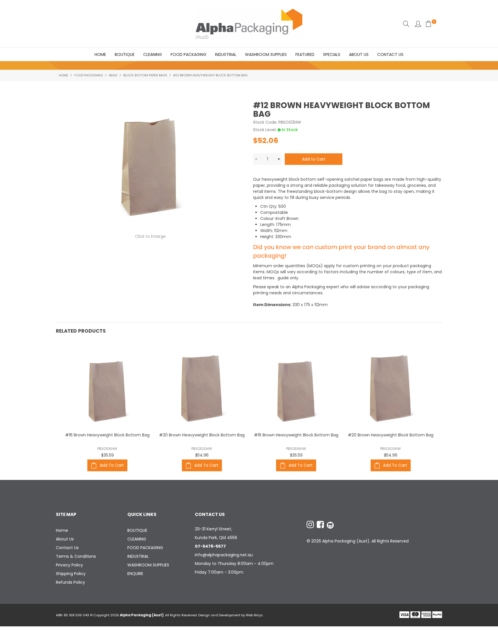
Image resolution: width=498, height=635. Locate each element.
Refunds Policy (70, 582)
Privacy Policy (69, 565)
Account (418, 24)
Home (100, 54)
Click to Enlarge (150, 236)
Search (406, 24)
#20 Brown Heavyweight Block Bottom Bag (202, 435)
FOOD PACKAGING (188, 54)
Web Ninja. (254, 615)
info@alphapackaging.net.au (224, 555)
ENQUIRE (135, 573)
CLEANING (152, 54)
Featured (304, 54)
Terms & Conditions (76, 556)
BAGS (113, 75)
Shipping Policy (71, 573)
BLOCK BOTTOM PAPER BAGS (145, 75)
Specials (331, 54)
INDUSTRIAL (225, 54)
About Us (359, 54)
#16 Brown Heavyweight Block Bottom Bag (107, 435)
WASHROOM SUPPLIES (266, 54)
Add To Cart (112, 465)
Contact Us (390, 54)
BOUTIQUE (125, 54)
